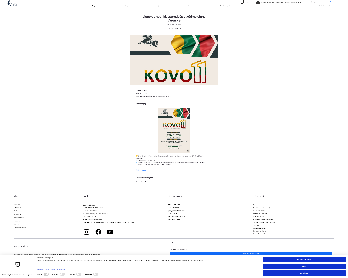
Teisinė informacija (259, 211)
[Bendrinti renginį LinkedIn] (145, 181)
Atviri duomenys (258, 216)
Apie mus (256, 205)
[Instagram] (86, 232)
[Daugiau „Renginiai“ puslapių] (20, 207)
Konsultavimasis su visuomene (263, 219)
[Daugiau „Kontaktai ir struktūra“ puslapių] (27, 227)
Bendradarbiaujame (259, 228)
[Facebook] (98, 232)
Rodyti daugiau (141, 170)
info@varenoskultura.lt (267, 2)
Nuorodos (256, 225)
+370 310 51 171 (90, 216)
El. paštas (173, 242)
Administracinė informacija (293, 2)
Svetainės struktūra (259, 234)
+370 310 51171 (249, 2)
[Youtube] (110, 232)
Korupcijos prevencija (260, 213)
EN (315, 2)
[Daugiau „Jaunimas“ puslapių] (20, 214)
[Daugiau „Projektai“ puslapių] (20, 224)
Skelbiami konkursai (259, 231)
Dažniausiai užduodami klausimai (264, 222)
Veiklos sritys (279, 2)
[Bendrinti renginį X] (141, 181)
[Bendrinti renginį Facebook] (137, 181)
